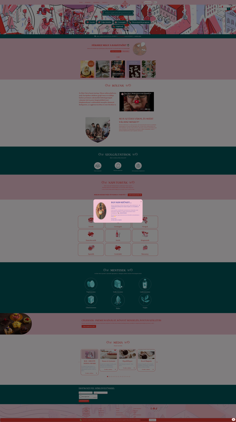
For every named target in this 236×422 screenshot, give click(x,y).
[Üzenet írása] (233, 419)
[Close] (141, 201)
